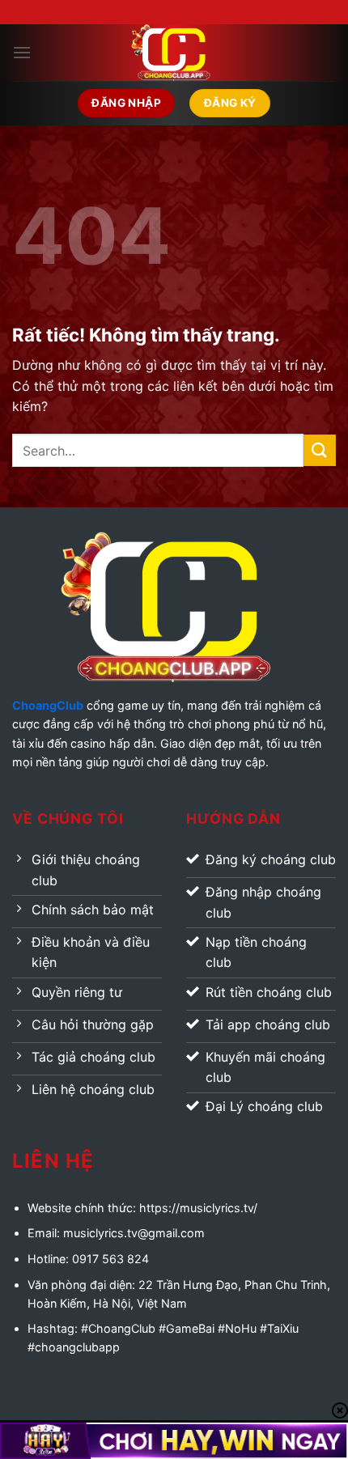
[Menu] (22, 52)
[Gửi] (319, 450)
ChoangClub (47, 705)
